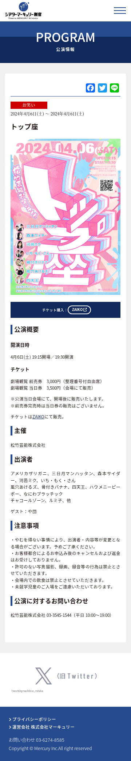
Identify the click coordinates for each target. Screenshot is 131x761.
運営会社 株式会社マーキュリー (43, 727)
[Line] (114, 88)
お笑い (28, 105)
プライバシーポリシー (33, 719)
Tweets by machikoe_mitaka (27, 691)
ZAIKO (38, 416)
